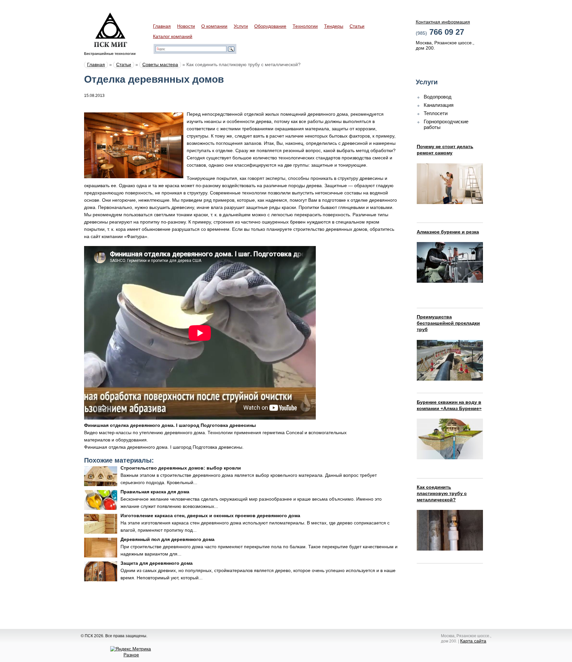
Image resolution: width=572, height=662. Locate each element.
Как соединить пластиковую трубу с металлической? (442, 493)
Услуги (241, 26)
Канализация (438, 105)
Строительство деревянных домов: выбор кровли (180, 468)
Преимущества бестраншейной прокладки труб (448, 323)
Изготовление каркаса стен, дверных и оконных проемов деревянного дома (210, 515)
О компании (214, 26)
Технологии (305, 26)
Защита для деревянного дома (156, 563)
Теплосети (436, 113)
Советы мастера (160, 64)
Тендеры (333, 26)
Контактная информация (443, 21)
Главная (162, 26)
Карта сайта (473, 640)
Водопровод (438, 97)
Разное (131, 654)
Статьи (357, 26)
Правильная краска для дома (154, 491)
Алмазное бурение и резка (448, 231)
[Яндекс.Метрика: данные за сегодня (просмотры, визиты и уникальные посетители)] (130, 648)
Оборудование (270, 26)
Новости (186, 26)
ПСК (110, 30)
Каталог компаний (172, 36)
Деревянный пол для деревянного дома (167, 539)
